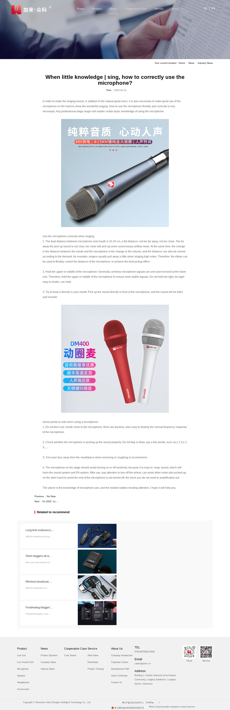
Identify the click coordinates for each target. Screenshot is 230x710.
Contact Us (116, 682)
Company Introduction (122, 655)
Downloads (93, 662)
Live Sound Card (25, 662)
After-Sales (93, 655)
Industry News (205, 63)
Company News (48, 662)
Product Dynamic (49, 655)
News (113, 8)
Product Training (96, 669)
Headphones (23, 682)
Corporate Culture (119, 662)
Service (158, 8)
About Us (177, 8)
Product (97, 8)
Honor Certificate (119, 675)
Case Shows (70, 655)
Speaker (21, 675)
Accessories (23, 689)
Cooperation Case (135, 8)
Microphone (22, 669)
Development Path (120, 669)
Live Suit (21, 655)
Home (80, 8)
